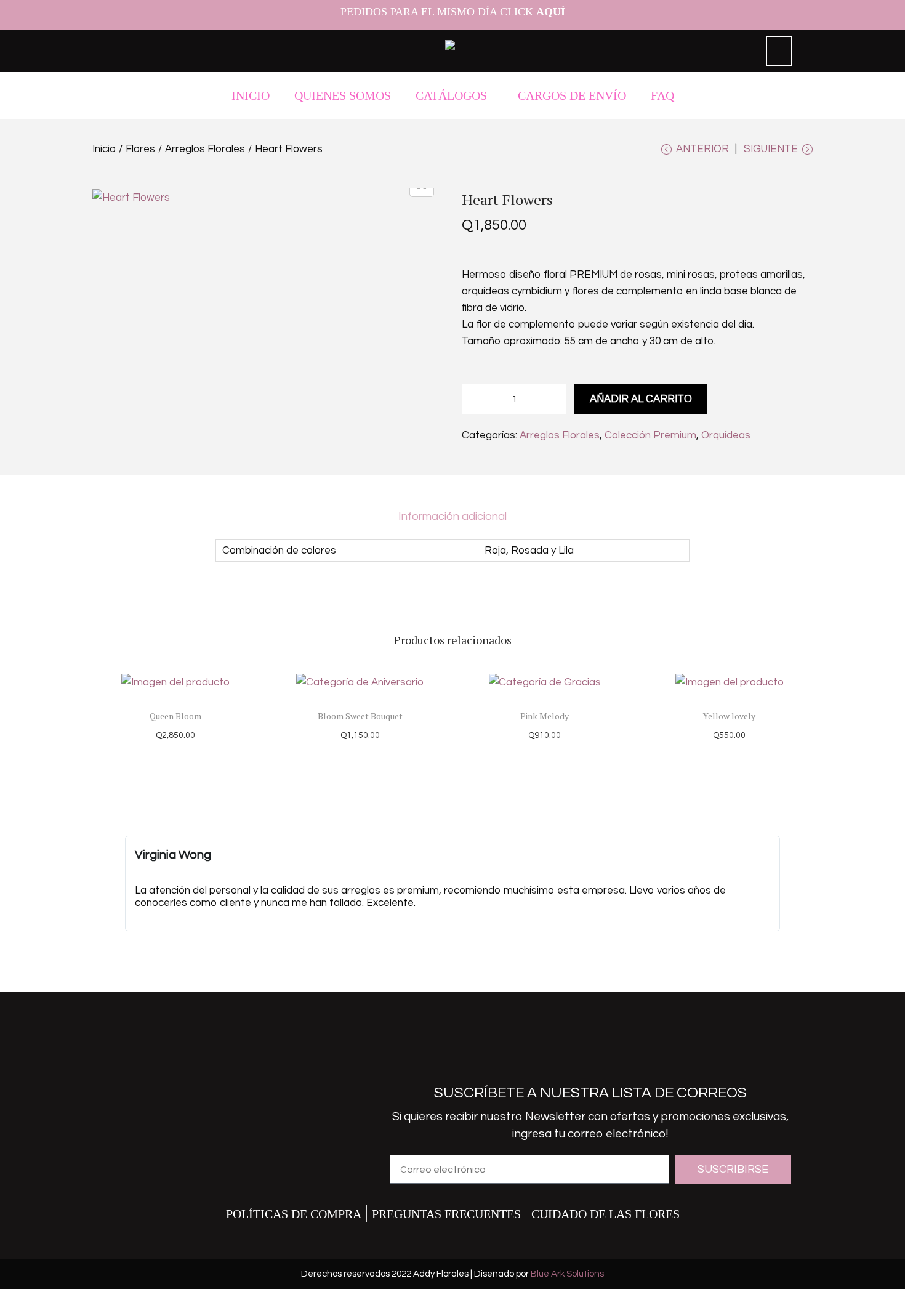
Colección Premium (650, 435)
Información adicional (452, 516)
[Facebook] (530, 1053)
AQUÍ (550, 12)
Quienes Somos (342, 95)
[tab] (452, 516)
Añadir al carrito (641, 399)
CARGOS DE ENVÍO (572, 95)
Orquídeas (725, 435)
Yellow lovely (729, 716)
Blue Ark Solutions (567, 1274)
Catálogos (451, 95)
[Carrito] (779, 51)
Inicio (250, 95)
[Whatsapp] (650, 1053)
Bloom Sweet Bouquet (360, 716)
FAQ (662, 95)
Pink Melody (544, 716)
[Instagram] (570, 1053)
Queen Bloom (175, 716)
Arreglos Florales (205, 149)
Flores (140, 149)
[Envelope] (610, 1053)
